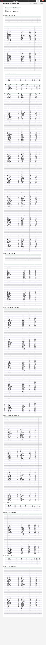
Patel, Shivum (9, 387)
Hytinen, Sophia (9, 158)
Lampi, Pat (9, 450)
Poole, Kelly (8, 130)
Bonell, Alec (8, 581)
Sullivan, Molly (8, 227)
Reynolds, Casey (9, 248)
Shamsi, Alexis (8, 182)
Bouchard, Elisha (9, 57)
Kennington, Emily (9, 55)
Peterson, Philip (9, 274)
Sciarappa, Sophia (9, 181)
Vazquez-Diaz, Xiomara (9, 204)
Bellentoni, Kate (9, 178)
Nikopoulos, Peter (9, 497)
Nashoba (22, 32)
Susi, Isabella (8, 32)
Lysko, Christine (9, 157)
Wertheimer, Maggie (9, 200)
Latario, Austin (9, 481)
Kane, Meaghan (9, 241)
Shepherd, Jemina (10, 546)
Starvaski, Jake (9, 271)
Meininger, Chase (9, 141)
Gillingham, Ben (9, 363)
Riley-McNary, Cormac (10, 317)
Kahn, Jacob (8, 606)
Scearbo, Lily (8, 183)
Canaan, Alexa (8, 132)
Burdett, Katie (8, 226)
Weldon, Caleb (9, 299)
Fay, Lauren (8, 198)
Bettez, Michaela (9, 41)
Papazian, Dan (9, 316)
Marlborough (22, 37)
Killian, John (9, 499)
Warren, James (9, 477)
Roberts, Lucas (9, 389)
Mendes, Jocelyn (9, 548)
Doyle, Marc (9, 346)
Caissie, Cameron (9, 362)
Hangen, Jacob (9, 576)
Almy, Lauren (8, 115)
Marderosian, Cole (10, 320)
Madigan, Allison (9, 174)
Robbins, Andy (9, 367)
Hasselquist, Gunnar (9, 279)
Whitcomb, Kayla (9, 34)
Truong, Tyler (9, 412)
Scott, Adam (9, 455)
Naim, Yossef (8, 604)
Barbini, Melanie (9, 137)
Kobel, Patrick (8, 278)
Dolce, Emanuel (9, 401)
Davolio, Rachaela (9, 162)
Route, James (8, 277)
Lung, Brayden (9, 491)
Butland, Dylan (9, 472)
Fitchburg (9, 80)
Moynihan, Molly (9, 176)
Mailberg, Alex (9, 325)
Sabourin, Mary (9, 138)
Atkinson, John (9, 580)
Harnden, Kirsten (9, 545)
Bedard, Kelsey (9, 527)
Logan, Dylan (9, 409)
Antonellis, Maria (9, 196)
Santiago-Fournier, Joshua (10, 297)
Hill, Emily (8, 243)
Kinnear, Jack (8, 608)
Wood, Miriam (8, 33)
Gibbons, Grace (9, 117)
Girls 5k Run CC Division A (16, 11)
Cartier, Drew (9, 429)
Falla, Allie (8, 95)
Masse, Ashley (9, 40)
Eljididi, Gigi (8, 159)
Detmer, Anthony (9, 291)
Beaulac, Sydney (9, 163)
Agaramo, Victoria (9, 247)
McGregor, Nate (9, 345)
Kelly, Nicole (8, 111)
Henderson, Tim (9, 454)
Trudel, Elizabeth (9, 239)
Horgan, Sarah (9, 153)
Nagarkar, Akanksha (9, 205)
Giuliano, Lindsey (9, 184)
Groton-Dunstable (22, 31)
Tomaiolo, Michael (9, 276)
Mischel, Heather (9, 56)
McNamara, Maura (10, 529)
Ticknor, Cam (8, 600)
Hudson (21, 51)
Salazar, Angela (9, 550)
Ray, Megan (8, 224)
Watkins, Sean (9, 368)
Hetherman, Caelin (10, 552)
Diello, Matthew (9, 498)
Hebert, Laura (9, 533)
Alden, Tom (9, 432)
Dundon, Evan (8, 605)
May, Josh (8, 275)
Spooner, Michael (9, 579)
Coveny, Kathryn (9, 203)
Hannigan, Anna (9, 120)
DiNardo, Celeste (9, 60)
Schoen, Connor (9, 577)
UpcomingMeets (17, 1)
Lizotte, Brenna (9, 51)
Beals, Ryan (8, 272)
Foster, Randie (9, 246)
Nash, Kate (8, 53)
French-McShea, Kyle (10, 386)
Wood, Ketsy (8, 220)
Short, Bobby (9, 449)
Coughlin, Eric (9, 318)
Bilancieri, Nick (9, 369)
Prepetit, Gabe (9, 410)
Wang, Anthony (9, 458)
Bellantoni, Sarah (9, 194)
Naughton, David (9, 459)
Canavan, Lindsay (9, 223)
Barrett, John (9, 361)
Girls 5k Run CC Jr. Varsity (16, 9)
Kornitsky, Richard (9, 583)
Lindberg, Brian (9, 323)
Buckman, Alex (9, 553)
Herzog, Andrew (9, 602)
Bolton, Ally (8, 240)
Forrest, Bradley (9, 476)
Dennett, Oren (8, 582)
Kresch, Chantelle (9, 36)
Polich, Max (8, 586)
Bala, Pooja (8, 175)
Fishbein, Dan (9, 380)
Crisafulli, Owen (9, 436)
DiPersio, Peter (9, 435)
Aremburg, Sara (9, 96)
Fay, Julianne (9, 530)
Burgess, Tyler (9, 327)
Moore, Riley (8, 294)
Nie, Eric (8, 492)
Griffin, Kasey (8, 216)
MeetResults (14, 1)
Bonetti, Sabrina (9, 195)
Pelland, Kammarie (9, 173)
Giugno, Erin (8, 37)
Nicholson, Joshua (10, 430)
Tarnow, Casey (9, 133)
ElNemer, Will (9, 364)
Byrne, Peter (8, 296)
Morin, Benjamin (9, 585)
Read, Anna (8, 152)
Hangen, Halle (8, 118)
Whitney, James (9, 607)
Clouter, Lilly (8, 62)
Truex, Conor (9, 347)
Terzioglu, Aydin (9, 475)
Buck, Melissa (8, 160)
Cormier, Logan (9, 244)
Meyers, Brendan (9, 598)
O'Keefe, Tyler (9, 268)
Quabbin (21, 33)
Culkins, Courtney (9, 201)
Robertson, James (10, 360)
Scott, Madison (9, 526)
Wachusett (22, 95)
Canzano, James (9, 321)
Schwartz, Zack (9, 597)
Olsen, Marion (8, 155)
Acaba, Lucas (9, 438)
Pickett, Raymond (9, 402)
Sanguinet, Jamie (9, 293)
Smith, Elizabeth (9, 154)
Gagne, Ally (8, 113)
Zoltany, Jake (9, 390)
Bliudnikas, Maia (9, 156)
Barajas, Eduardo (9, 439)
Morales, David (9, 496)
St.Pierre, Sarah (9, 98)
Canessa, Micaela (10, 524)
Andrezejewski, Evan (10, 381)
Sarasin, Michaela (10, 549)
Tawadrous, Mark (9, 603)
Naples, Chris (9, 359)
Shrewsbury (22, 136)
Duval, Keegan (9, 403)
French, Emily (9, 547)
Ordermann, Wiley (9, 470)
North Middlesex (22, 57)
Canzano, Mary (9, 225)
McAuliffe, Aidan (9, 500)
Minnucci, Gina (9, 179)
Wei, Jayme (9, 534)
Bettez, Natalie (9, 52)
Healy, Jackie (8, 242)
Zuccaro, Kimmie (9, 61)
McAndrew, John (9, 324)
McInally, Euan (9, 370)
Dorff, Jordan (8, 599)
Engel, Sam (9, 384)
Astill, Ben (9, 341)
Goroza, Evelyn (9, 58)
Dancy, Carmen (9, 136)
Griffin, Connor (9, 460)
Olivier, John (9, 383)
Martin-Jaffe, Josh (9, 295)
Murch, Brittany (9, 161)
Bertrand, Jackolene (9, 119)
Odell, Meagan (9, 35)
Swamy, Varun (9, 340)
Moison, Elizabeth (10, 544)
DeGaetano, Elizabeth (9, 134)
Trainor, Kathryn (9, 97)
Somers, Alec (9, 391)
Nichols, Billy (9, 405)
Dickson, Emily (9, 59)
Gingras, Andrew (9, 451)
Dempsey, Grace (9, 38)
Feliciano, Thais (9, 221)
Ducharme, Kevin (9, 337)
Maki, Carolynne (9, 94)
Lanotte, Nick (9, 319)
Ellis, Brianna (9, 528)
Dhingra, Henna (9, 245)
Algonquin (22, 110)
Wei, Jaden (9, 348)
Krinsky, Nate (9, 365)
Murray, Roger (9, 494)
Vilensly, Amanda (9, 39)
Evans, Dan (9, 427)
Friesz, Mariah (8, 139)
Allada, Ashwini (9, 219)
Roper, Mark (9, 434)
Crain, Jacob (9, 385)
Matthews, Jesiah (9, 456)
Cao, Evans (9, 437)
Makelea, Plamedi (10, 532)
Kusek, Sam (9, 338)
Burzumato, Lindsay (9, 217)
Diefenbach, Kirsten (9, 109)
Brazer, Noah (8, 273)
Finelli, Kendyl (9, 525)
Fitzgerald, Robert (9, 382)
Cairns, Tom (8, 270)
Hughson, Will (9, 453)
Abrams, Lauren (9, 140)
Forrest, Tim (8, 578)
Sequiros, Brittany (9, 218)
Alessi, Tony (9, 326)
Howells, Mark (9, 343)
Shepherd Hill (9, 79)
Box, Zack (9, 474)
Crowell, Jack (9, 366)
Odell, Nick (8, 584)
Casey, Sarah (8, 114)
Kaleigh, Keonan (9, 222)
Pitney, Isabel (8, 180)
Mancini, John (8, 292)
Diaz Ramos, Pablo (10, 433)
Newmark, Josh (9, 269)
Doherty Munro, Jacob (9, 587)
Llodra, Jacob (8, 601)
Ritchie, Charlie (9, 495)
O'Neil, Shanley (9, 237)
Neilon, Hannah (9, 523)
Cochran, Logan (9, 452)
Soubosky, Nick (9, 404)
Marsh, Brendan (9, 411)
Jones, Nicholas (9, 431)
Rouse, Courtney (9, 199)
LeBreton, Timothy (10, 342)
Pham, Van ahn (9, 197)
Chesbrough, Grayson (10, 408)
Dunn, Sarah (8, 177)
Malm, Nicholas (9, 301)
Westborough (22, 30)
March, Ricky (8, 290)
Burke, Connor (9, 457)
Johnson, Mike (9, 406)
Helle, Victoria (8, 54)
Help (43, 1)
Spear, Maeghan (9, 551)
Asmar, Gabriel (9, 407)
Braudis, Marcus (9, 428)
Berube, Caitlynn (9, 112)
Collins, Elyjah (9, 388)
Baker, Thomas (9, 322)
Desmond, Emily (9, 30)
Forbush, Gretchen (9, 116)
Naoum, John (9, 471)
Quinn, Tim (9, 493)
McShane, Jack (9, 344)
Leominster (9, 78)
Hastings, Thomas (9, 300)
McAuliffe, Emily (9, 31)
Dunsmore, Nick (9, 479)
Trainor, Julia (8, 99)
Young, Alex (9, 473)
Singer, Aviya (8, 238)
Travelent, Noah (9, 478)
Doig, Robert (9, 480)
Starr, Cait (8, 131)
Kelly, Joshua (8, 298)
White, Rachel (8, 135)
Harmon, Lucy (9, 531)
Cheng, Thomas (9, 339)
